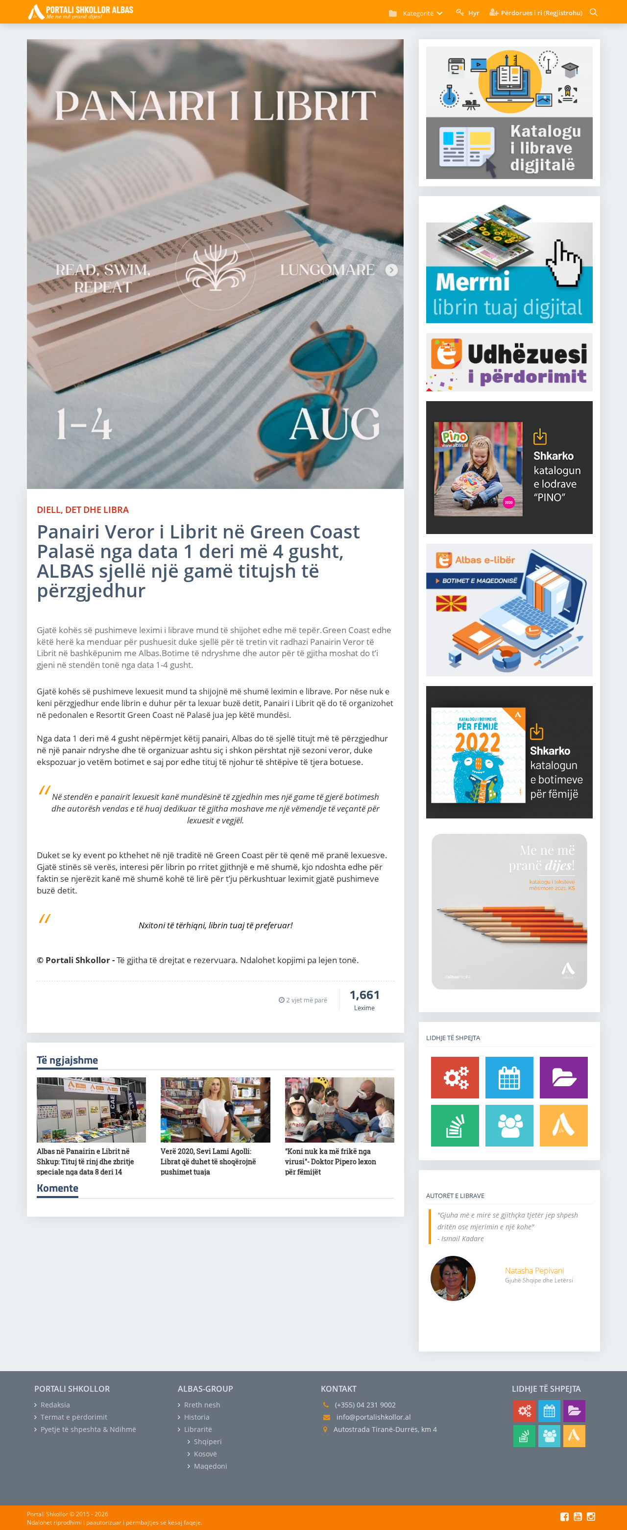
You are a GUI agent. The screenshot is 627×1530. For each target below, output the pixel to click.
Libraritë (197, 1429)
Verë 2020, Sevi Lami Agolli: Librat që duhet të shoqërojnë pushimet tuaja (208, 1161)
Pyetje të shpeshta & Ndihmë (87, 1429)
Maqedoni (209, 1466)
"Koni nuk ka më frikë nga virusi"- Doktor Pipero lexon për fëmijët (330, 1161)
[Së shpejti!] (509, 1077)
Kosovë (204, 1453)
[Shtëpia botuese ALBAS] (563, 1125)
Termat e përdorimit (73, 1417)
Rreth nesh (201, 1404)
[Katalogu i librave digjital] (563, 1077)
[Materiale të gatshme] (455, 1077)
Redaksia (54, 1404)
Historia (196, 1417)
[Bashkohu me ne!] (509, 1125)
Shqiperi (207, 1441)
